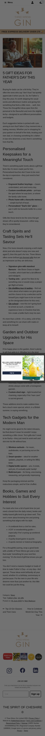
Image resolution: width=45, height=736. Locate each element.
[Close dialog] (42, 357)
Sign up (12, 373)
